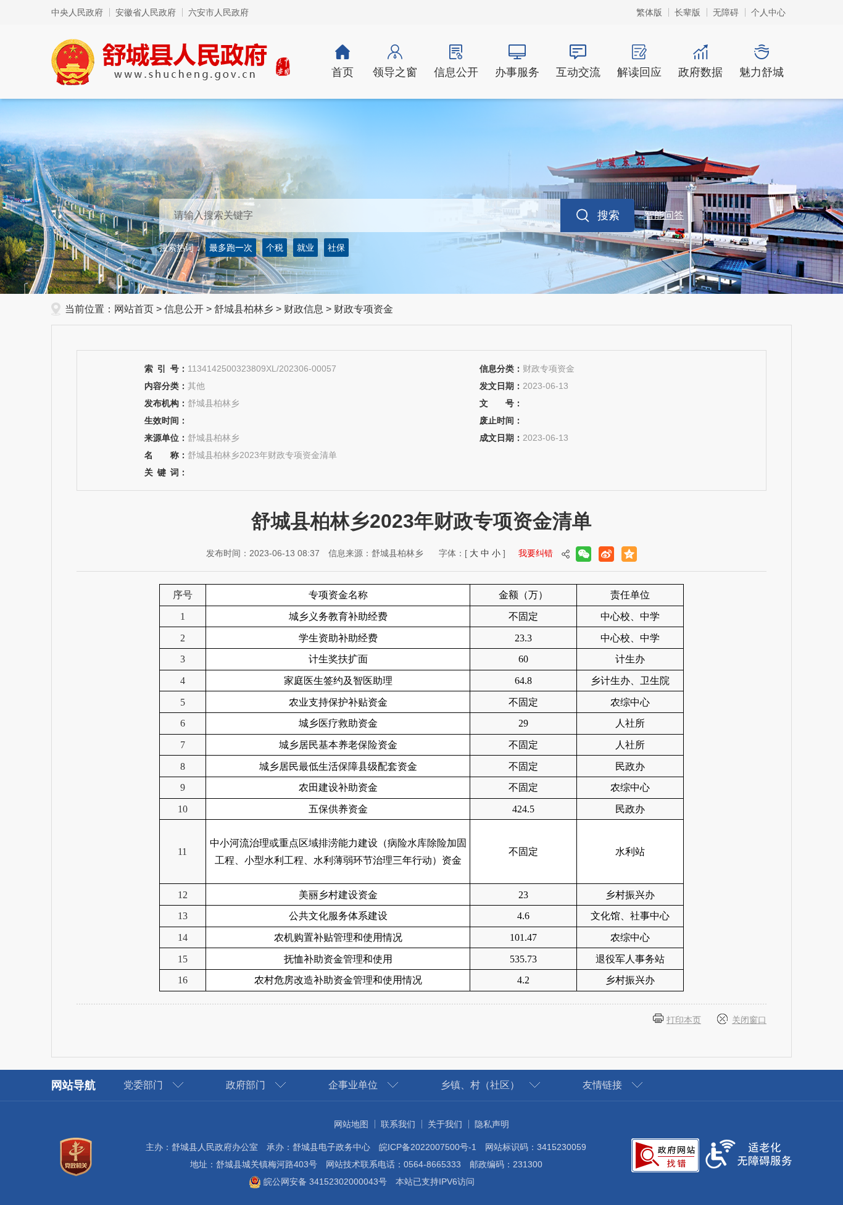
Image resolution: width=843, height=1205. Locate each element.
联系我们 (398, 1124)
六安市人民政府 (218, 12)
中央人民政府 (77, 12)
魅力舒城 (761, 72)
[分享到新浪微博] (606, 554)
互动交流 (578, 72)
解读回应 (639, 72)
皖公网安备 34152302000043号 (324, 1181)
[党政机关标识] (76, 1156)
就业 (305, 247)
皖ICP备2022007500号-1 (427, 1147)
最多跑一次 (230, 247)
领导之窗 (395, 72)
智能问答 (664, 215)
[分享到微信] (583, 554)
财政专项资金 (363, 309)
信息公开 (456, 72)
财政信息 (303, 309)
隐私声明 (492, 1124)
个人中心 (768, 12)
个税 (274, 247)
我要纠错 (535, 553)
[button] (687, 12)
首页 (342, 72)
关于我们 (445, 1124)
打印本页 (684, 1020)
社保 (336, 247)
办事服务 (517, 72)
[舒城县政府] (421, 196)
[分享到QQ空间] (629, 554)
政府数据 (700, 72)
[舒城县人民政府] (171, 61)
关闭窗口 (749, 1020)
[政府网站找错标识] (665, 1154)
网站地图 (351, 1124)
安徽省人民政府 (145, 12)
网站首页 (134, 309)
